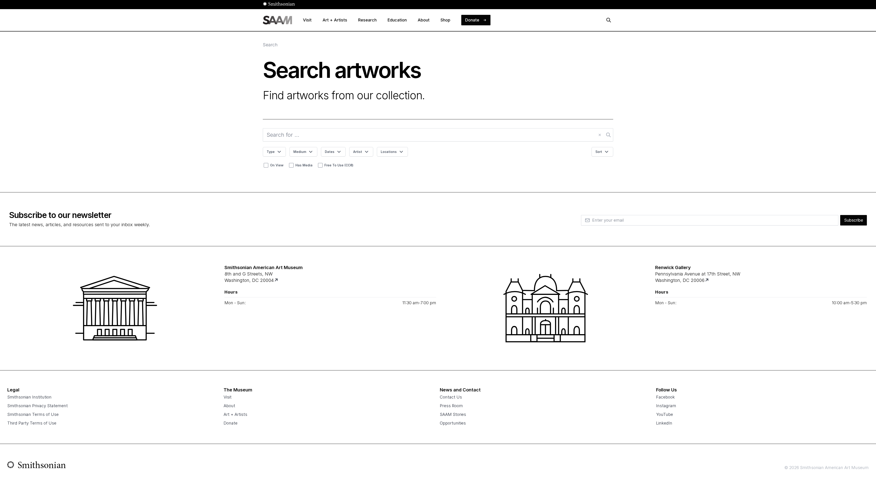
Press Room (451, 405)
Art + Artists (235, 414)
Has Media (304, 165)
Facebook (665, 397)
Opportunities (453, 423)
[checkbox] (266, 165)
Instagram (666, 405)
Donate (230, 423)
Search (270, 44)
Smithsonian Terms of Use (33, 414)
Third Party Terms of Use (31, 423)
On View (277, 165)
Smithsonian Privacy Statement (37, 405)
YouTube (664, 414)
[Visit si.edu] (36, 466)
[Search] (608, 20)
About (229, 405)
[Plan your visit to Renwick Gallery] (707, 280)
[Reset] (600, 135)
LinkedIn (664, 423)
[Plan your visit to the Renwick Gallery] (546, 308)
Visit (228, 397)
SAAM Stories (453, 414)
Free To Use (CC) (338, 165)
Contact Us (451, 397)
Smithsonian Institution (29, 397)
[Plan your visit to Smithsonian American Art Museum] (276, 280)
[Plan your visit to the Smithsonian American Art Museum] (115, 308)
